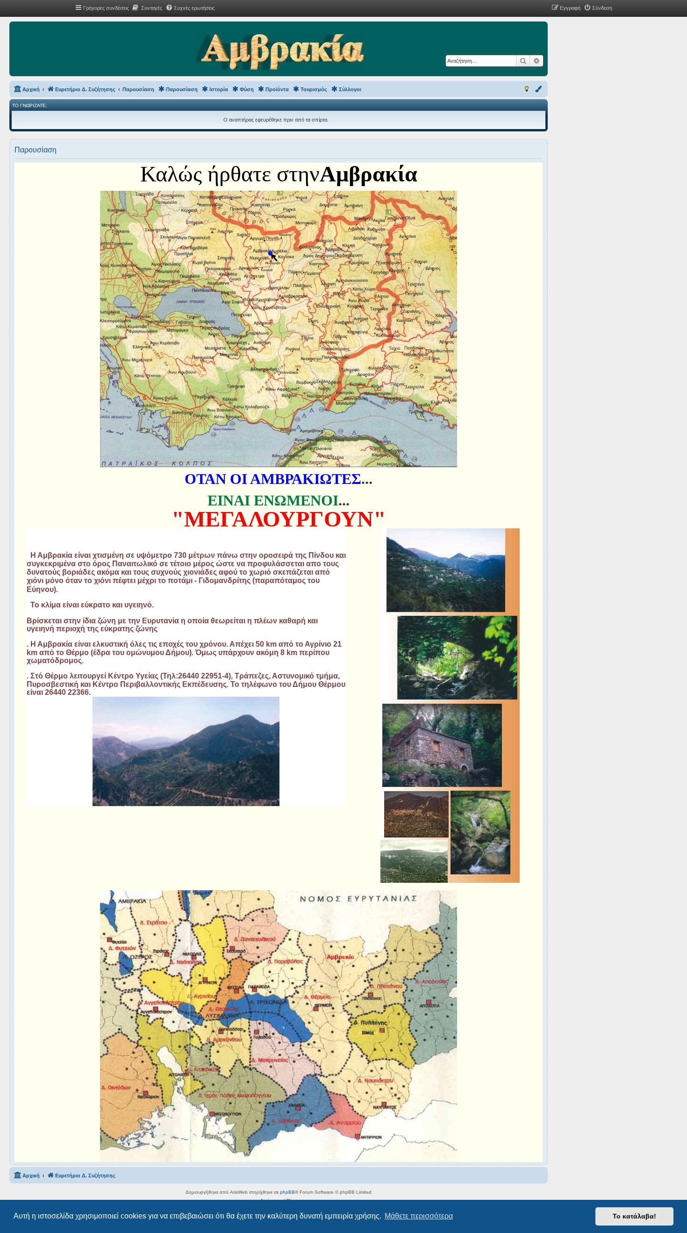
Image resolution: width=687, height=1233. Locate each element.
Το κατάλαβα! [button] (634, 1216)
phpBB (287, 1192)
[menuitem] (146, 8)
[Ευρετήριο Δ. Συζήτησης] (280, 52)
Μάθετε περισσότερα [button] (419, 1216)
